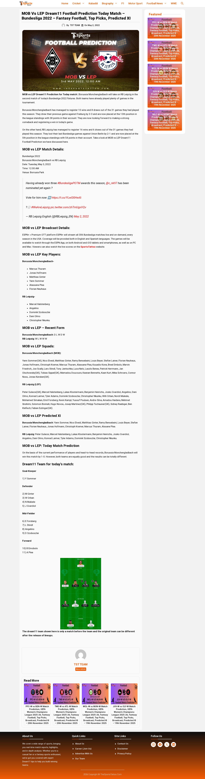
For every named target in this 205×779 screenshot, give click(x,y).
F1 (122, 3)
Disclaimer (122, 748)
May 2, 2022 (81, 216)
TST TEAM (75, 25)
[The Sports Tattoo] (26, 3)
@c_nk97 (111, 183)
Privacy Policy (124, 753)
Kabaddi (93, 3)
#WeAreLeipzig (40, 207)
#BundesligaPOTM (68, 183)
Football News (155, 3)
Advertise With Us (83, 753)
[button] (182, 3)
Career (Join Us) (83, 748)
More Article (80, 669)
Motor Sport (135, 3)
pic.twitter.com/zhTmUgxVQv (68, 207)
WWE (174, 3)
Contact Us (122, 743)
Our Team (80, 758)
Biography (107, 3)
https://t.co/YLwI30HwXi (66, 197)
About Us (79, 743)
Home (64, 3)
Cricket (76, 3)
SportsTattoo (88, 246)
